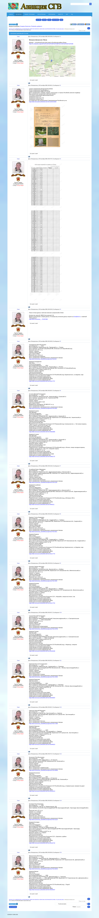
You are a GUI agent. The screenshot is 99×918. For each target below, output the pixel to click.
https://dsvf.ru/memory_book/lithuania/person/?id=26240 (43, 869)
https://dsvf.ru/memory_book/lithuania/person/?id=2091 (43, 408)
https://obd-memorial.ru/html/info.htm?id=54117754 (42, 603)
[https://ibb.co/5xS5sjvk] (45, 300)
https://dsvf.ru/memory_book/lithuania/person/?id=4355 (43, 581)
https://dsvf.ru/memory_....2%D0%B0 (38, 319)
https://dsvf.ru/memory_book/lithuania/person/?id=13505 (43, 677)
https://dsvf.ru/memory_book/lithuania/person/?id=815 (42, 359)
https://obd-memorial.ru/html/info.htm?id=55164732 (42, 843)
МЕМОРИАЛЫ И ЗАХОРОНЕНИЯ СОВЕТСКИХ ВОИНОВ (27, 28)
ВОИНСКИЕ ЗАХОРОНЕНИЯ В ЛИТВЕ (47, 28)
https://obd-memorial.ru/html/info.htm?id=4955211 (41, 504)
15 (60, 852)
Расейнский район (60, 28)
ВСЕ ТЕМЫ (39, 19)
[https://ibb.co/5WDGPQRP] (45, 253)
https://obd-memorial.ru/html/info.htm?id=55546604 (42, 697)
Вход (61, 19)
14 (60, 800)
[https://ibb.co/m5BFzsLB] (52, 76)
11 (60, 660)
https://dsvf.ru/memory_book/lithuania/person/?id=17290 (43, 723)
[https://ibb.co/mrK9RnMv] (45, 207)
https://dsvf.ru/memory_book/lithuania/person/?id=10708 (43, 629)
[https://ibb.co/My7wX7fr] (47, 149)
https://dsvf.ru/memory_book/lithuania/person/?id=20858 (43, 770)
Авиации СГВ (11, 28)
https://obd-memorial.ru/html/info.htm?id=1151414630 (42, 101)
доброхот (39, 26)
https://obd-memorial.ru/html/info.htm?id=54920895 (42, 431)
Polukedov (34, 26)
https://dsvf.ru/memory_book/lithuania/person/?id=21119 (43, 819)
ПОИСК (49, 19)
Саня (18, 36)
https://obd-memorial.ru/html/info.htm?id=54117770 (42, 553)
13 (60, 753)
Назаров (22, 26)
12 (60, 707)
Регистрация (55, 19)
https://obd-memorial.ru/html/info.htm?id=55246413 (42, 791)
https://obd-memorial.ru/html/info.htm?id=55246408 (42, 651)
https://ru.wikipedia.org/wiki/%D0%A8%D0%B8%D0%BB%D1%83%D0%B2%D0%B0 (51, 43)
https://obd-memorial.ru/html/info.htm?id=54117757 (42, 381)
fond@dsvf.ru (77, 316)
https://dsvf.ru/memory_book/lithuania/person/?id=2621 (43, 531)
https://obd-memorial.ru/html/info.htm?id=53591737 (42, 456)
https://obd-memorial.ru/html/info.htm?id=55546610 (42, 744)
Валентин (28, 26)
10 (60, 612)
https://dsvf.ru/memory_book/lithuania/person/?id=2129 (43, 482)
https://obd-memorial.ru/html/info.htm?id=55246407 (42, 889)
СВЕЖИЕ (44, 19)
